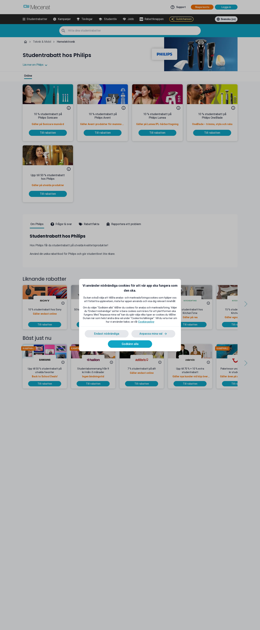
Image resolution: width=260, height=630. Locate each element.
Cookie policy (146, 321)
